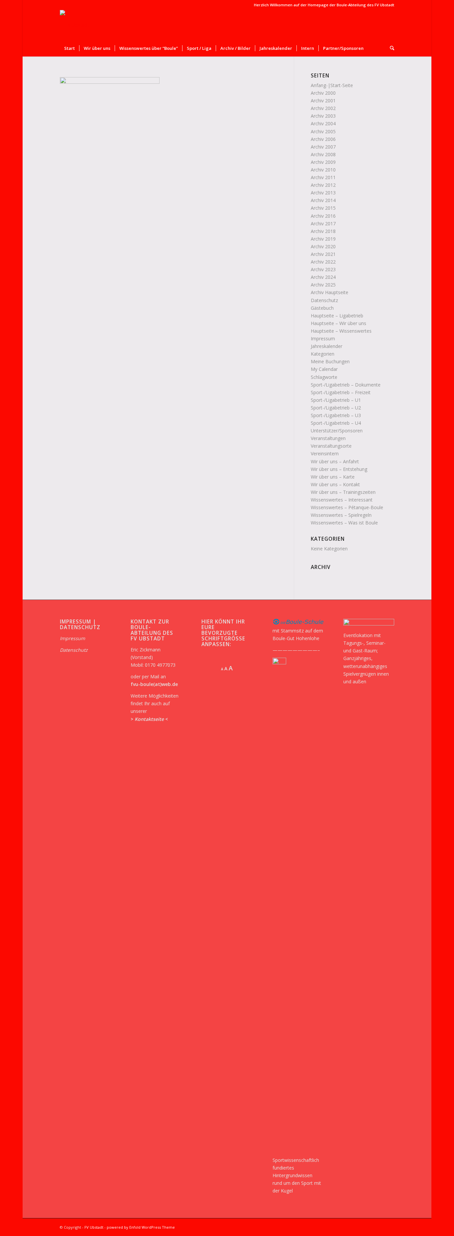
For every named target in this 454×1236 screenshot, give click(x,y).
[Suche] (390, 48)
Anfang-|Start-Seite (332, 85)
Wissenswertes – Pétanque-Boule (347, 507)
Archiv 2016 (323, 216)
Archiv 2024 (323, 277)
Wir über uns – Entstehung (339, 469)
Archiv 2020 (323, 246)
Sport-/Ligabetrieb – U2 (336, 407)
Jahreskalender (326, 346)
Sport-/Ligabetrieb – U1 (336, 400)
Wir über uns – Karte (333, 477)
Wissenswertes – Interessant (342, 500)
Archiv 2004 (323, 123)
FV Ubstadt (93, 1227)
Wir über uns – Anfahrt (335, 461)
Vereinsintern (325, 453)
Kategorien (322, 354)
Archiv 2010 (323, 170)
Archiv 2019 (323, 239)
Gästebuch (322, 308)
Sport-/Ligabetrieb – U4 (336, 423)
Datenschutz (324, 300)
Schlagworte (324, 377)
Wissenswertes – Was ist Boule (344, 522)
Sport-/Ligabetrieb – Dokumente (346, 385)
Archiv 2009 (323, 162)
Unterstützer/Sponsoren (337, 430)
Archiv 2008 (323, 154)
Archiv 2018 (323, 231)
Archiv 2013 (323, 192)
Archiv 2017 (323, 223)
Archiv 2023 (323, 269)
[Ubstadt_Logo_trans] (74, 25)
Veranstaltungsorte (331, 446)
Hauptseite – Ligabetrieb (337, 315)
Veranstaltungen (328, 438)
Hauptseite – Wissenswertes (341, 331)
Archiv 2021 (323, 254)
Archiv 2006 (323, 139)
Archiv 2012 (323, 185)
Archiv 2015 (323, 208)
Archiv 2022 (323, 262)
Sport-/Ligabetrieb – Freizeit (341, 392)
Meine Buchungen (330, 361)
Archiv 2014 (323, 200)
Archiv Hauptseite (329, 292)
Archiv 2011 (323, 177)
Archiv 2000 (323, 93)
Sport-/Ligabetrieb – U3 (336, 415)
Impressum (323, 338)
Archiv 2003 (323, 116)
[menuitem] (69, 48)
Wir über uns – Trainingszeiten (343, 492)
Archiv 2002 (323, 108)
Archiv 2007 (323, 147)
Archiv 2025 (323, 284)
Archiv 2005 (323, 131)
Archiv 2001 (323, 100)
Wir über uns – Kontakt (335, 484)
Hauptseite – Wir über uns (338, 323)
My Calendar (324, 369)
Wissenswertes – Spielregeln (341, 515)
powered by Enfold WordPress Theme (141, 1227)
